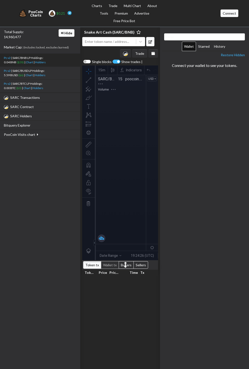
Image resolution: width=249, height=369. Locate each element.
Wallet (189, 46)
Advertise (141, 13)
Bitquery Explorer (17, 125)
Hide (68, 33)
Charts (97, 6)
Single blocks (102, 62)
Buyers (126, 265)
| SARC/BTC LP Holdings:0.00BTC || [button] (23, 86)
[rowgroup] (120, 321)
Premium (121, 13)
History (219, 46)
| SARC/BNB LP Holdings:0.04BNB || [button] (25, 60)
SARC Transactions (25, 97)
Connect (229, 13)
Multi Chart (132, 6)
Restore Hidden (233, 55)
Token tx (92, 265)
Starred (204, 46)
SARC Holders (21, 116)
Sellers (141, 265)
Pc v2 (7, 58)
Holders (40, 62)
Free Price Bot (124, 21)
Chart (29, 62)
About (152, 6)
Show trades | (131, 62)
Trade (112, 6)
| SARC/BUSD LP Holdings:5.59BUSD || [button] (24, 73)
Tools (104, 13)
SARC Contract (22, 107)
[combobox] (109, 42)
